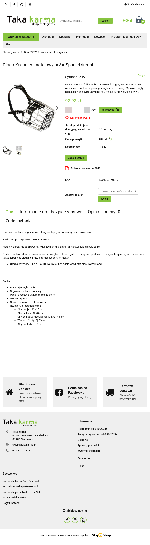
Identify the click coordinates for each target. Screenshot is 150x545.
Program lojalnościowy (126, 36)
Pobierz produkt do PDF (85, 168)
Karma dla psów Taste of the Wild (22, 492)
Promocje (82, 36)
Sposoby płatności (88, 445)
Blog (8, 44)
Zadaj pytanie (76, 157)
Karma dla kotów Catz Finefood (21, 481)
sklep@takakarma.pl (24, 444)
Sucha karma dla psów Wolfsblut (21, 486)
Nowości (99, 36)
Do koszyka (108, 109)
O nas (81, 466)
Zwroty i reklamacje (89, 450)
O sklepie (48, 36)
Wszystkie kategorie (21, 36)
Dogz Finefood (11, 503)
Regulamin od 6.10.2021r (92, 428)
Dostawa (65, 36)
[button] (85, 421)
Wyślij (104, 198)
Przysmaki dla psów (14, 497)
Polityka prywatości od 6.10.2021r (97, 434)
